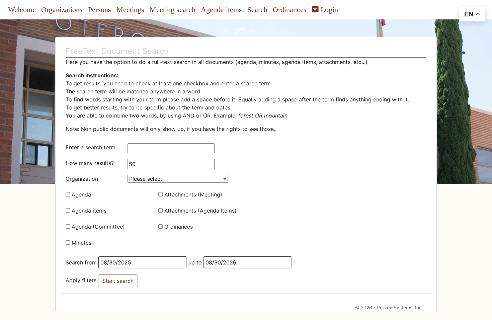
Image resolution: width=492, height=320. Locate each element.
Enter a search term (90, 147)
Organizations (62, 9)
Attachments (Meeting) (193, 194)
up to (195, 262)
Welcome (22, 9)
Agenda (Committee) (98, 226)
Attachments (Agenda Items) (200, 210)
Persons (99, 9)
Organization (82, 178)
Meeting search (172, 9)
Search (257, 9)
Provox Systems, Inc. (400, 307)
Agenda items (221, 9)
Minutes (81, 242)
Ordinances (290, 9)
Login (328, 9)
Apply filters (81, 280)
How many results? (90, 163)
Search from (81, 262)
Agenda (81, 194)
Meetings (130, 9)
